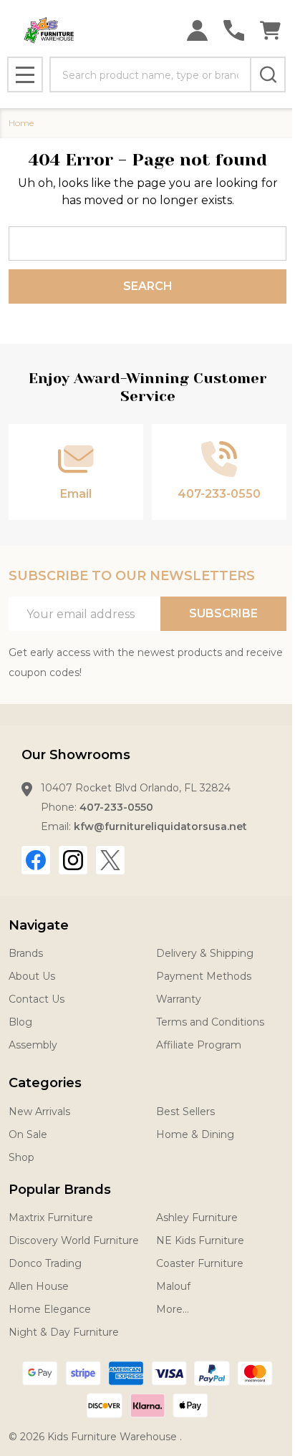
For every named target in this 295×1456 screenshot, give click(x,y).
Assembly (33, 1044)
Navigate (39, 925)
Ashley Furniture (197, 1217)
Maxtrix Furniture (51, 1217)
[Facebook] (35, 860)
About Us (32, 976)
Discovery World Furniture (74, 1240)
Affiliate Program (198, 1044)
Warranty (178, 999)
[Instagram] (73, 860)
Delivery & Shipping (204, 953)
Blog (20, 1022)
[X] (110, 860)
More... (172, 1309)
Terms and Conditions (210, 1022)
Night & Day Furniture (64, 1332)
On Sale (28, 1134)
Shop (21, 1157)
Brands (26, 953)
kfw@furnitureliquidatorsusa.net (160, 826)
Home (21, 122)
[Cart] (270, 30)
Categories (45, 1083)
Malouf (173, 1286)
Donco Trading (45, 1263)
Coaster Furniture (199, 1263)
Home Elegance (50, 1309)
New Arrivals (39, 1111)
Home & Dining (195, 1134)
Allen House (39, 1286)
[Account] (197, 30)
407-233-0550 (116, 807)
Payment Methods (203, 976)
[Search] (268, 74)
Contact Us (36, 999)
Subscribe (223, 613)
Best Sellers (185, 1111)
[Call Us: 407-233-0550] (234, 30)
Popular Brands (60, 1189)
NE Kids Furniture (200, 1240)
